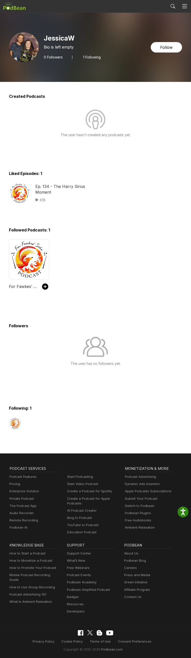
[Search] (173, 6)
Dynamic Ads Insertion (142, 484)
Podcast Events (79, 575)
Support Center (79, 553)
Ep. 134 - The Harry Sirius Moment (60, 189)
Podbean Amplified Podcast (88, 590)
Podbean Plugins (138, 513)
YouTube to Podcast (82, 525)
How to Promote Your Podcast (32, 568)
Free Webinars (78, 568)
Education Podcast (81, 532)
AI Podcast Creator (82, 510)
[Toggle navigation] (184, 6)
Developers (76, 611)
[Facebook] (80, 633)
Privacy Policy (43, 641)
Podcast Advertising (140, 477)
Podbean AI (18, 527)
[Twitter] (90, 632)
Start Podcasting (80, 477)
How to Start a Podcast (27, 553)
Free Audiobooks (138, 520)
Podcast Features (23, 477)
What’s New (76, 560)
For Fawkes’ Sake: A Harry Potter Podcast (23, 286)
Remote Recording (23, 520)
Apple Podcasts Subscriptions (148, 491)
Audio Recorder (21, 513)
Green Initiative (135, 582)
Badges (73, 597)
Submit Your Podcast (141, 498)
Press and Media (137, 575)
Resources (75, 604)
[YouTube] (109, 632)
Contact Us (133, 597)
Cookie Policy (72, 641)
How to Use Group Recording (32, 587)
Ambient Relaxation (140, 527)
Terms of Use (100, 641)
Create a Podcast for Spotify (89, 491)
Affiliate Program (137, 590)
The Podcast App (23, 506)
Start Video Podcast (82, 484)
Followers (53, 57)
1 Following (92, 57)
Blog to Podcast (79, 518)
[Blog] (99, 633)
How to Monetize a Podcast (30, 560)
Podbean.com (112, 649)
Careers (130, 568)
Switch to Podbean (139, 506)
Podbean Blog (135, 560)
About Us (131, 553)
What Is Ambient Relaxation (30, 601)
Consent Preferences (134, 641)
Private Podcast (21, 498)
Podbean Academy (81, 582)
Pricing (14, 484)
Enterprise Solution (24, 491)
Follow (166, 47)
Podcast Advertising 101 (27, 594)
